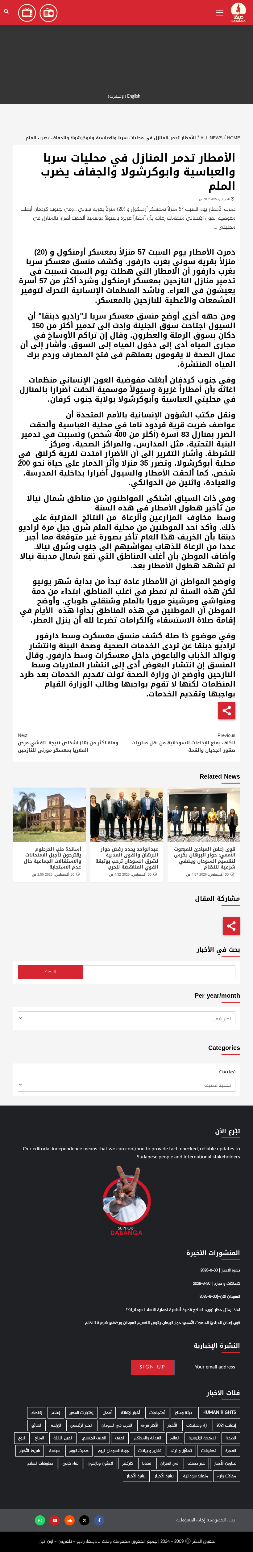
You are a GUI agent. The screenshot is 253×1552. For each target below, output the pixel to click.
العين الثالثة (63, 1438)
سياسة (54, 1450)
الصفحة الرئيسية (202, 1438)
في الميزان (169, 1463)
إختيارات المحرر (81, 1412)
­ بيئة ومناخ (184, 1412)
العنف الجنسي (94, 1438)
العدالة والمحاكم (147, 1438)
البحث (50, 972)
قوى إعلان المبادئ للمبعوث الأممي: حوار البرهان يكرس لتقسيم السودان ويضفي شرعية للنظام (204, 858)
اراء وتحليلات (196, 1425)
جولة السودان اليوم (113, 1450)
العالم (174, 1438)
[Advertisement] (126, 43)
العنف (120, 1438)
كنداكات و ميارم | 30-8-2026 (216, 1283)
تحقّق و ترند (181, 1450)
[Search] (6, 11)
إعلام (56, 1412)
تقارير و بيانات (149, 1450)
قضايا (146, 1463)
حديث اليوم (79, 1450)
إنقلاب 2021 (226, 1425)
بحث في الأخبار (218, 949)
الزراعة (56, 1425)
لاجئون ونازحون (100, 1463)
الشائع (36, 1425)
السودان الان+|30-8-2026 (220, 1296)
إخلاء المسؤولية (190, 1520)
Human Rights (219, 1412)
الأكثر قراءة (149, 1425)
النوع (22, 1438)
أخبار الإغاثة (130, 1412)
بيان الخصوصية (220, 1520)
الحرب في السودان (117, 1425)
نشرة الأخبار (164, 1476)
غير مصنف (196, 1463)
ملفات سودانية (195, 1476)
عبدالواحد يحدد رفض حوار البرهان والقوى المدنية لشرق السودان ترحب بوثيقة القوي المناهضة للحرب (126, 858)
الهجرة (231, 1450)
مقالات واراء (226, 1476)
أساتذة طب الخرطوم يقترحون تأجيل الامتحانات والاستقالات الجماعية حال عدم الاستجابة (52, 858)
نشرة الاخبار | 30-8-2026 (220, 1270)
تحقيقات (208, 1450)
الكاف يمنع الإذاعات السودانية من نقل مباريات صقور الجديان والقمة (183, 743)
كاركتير (127, 1463)
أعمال (107, 1412)
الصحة (231, 1438)
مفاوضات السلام (40, 1463)
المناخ (39, 1438)
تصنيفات (227, 1072)
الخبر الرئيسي (81, 1425)
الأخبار (172, 1425)
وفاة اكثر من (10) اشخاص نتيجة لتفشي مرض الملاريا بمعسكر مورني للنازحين (68, 743)
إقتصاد (36, 1412)
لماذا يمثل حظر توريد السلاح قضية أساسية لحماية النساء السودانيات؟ (183, 1310)
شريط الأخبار (29, 1450)
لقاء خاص (70, 1463)
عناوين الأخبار (225, 1463)
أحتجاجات (157, 1412)
